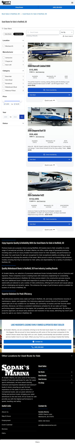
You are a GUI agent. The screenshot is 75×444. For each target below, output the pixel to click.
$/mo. (36, 72)
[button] (72, 3)
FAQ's (4, 433)
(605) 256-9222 (44, 421)
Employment (6, 420)
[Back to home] (6, 2)
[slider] (3, 101)
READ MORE (31, 85)
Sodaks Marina (43, 412)
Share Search (69, 36)
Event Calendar (7, 425)
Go (22, 117)
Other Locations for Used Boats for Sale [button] (21, 355)
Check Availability (51, 90)
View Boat (33, 95)
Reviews (5, 429)
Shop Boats (19, 7)
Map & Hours (6, 416)
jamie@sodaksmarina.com (47, 425)
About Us (5, 412)
